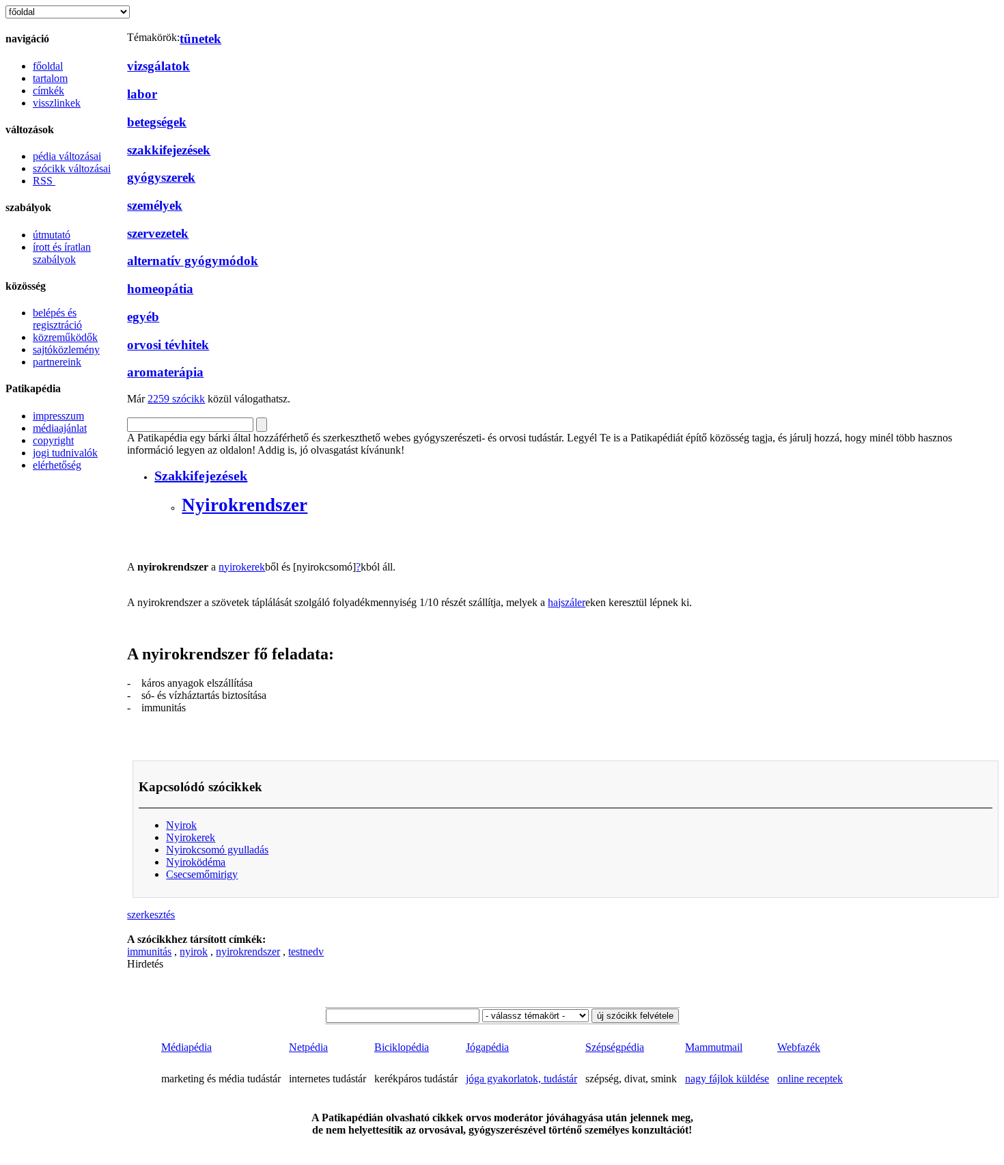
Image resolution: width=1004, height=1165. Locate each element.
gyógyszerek (161, 177)
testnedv (306, 951)
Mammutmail (713, 1047)
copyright (53, 440)
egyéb (143, 317)
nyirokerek (242, 567)
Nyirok (181, 825)
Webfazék (798, 1047)
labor (142, 94)
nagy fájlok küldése (727, 1078)
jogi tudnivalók (65, 452)
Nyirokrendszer (244, 505)
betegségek (156, 122)
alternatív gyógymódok (192, 260)
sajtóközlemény (66, 349)
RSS (44, 181)
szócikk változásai (72, 168)
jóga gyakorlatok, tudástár (521, 1078)
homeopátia (160, 289)
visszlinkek (57, 103)
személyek (154, 205)
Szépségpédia (614, 1047)
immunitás (149, 951)
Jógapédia (487, 1047)
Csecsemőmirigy (202, 874)
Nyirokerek (190, 837)
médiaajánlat (60, 428)
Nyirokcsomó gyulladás (217, 849)
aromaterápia (165, 372)
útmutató (51, 235)
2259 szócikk (176, 399)
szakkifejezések (168, 150)
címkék (48, 90)
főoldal (48, 66)
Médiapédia (186, 1047)
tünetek (200, 38)
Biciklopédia (401, 1047)
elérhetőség (57, 465)
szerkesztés (151, 914)
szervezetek (158, 233)
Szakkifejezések (200, 475)
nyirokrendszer (248, 951)
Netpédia (308, 1047)
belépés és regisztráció (57, 319)
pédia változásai (67, 156)
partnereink (57, 362)
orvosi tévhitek (168, 345)
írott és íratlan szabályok (62, 253)
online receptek (810, 1078)
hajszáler (566, 602)
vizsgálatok (158, 66)
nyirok (194, 951)
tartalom (50, 78)
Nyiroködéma (195, 862)
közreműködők (65, 337)
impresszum (58, 416)
